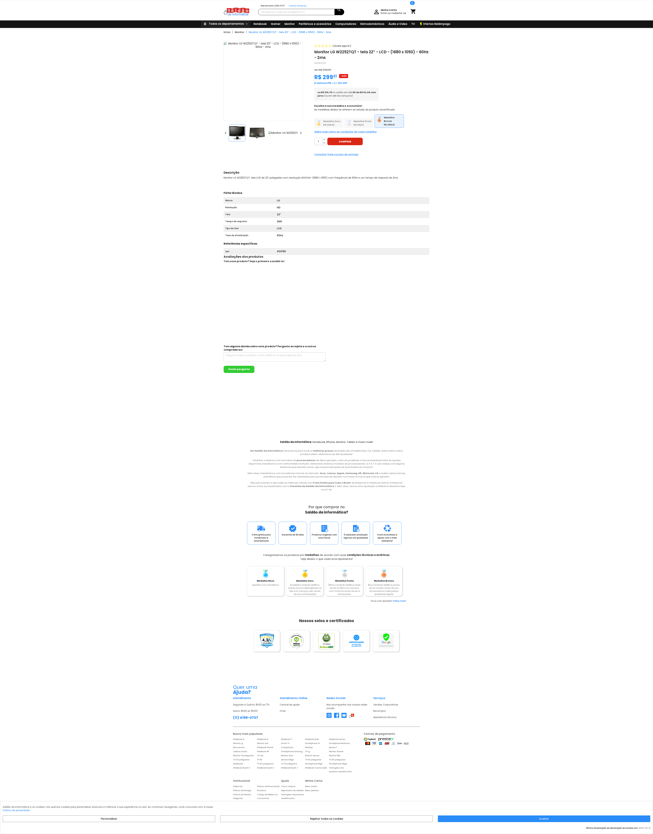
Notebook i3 (262, 739)
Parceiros (261, 790)
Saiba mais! (399, 600)
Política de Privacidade (268, 786)
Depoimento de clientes (292, 790)
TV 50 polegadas (241, 759)
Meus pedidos (312, 790)
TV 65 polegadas (337, 759)
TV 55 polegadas (313, 759)
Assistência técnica (384, 717)
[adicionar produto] (324, 140)
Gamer (275, 24)
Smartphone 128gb (338, 763)
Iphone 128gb (287, 759)
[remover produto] (324, 143)
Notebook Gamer (265, 747)
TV (413, 24)
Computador (287, 747)
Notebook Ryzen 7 (289, 767)
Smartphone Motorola (339, 743)
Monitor (289, 24)
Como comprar (288, 786)
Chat (283, 711)
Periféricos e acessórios (315, 24)
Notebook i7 (286, 739)
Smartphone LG (312, 743)
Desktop (309, 747)
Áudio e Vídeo (397, 24)
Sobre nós (238, 786)
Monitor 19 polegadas (243, 755)
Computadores (345, 24)
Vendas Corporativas (385, 704)
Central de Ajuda (297, 5)
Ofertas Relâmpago (434, 24)
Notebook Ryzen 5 (265, 767)
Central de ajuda (290, 704)
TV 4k (259, 759)
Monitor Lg (238, 743)
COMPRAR (345, 141)
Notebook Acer (312, 739)
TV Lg (307, 751)
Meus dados (311, 786)
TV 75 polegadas (289, 763)
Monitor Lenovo (312, 755)
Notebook (260, 24)
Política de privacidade (16, 810)
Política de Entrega (242, 790)
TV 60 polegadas (265, 763)
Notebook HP (263, 751)
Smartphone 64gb (313, 763)
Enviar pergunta (239, 369)
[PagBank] (370, 739)
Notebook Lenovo (337, 739)
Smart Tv (285, 743)
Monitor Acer (287, 755)
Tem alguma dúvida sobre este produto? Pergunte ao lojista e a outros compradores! (270, 348)
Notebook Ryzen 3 (241, 767)
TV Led (260, 755)
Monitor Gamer (336, 751)
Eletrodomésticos (372, 24)
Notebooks (238, 763)
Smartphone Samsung (292, 751)
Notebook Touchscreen (316, 767)
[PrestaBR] (386, 739)
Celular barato (240, 751)
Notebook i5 (238, 739)
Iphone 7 (333, 747)
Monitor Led (262, 743)
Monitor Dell (334, 755)
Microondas (239, 747)
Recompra (379, 711)
